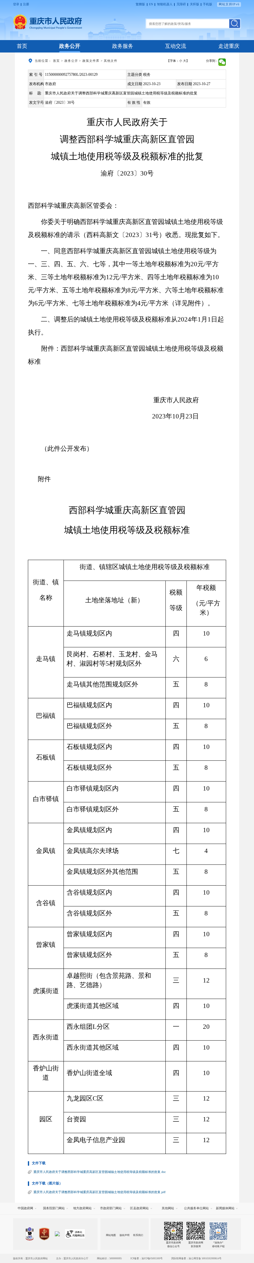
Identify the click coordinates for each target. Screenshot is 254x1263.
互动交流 (175, 46)
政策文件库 (90, 60)
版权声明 (124, 1235)
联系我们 (138, 1235)
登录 (16, 4)
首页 (22, 46)
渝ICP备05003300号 (152, 1258)
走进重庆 (228, 46)
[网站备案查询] (29, 1234)
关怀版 (194, 4)
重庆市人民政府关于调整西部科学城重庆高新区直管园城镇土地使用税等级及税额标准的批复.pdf (99, 1192)
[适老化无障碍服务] (75, 1233)
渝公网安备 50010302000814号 (205, 1258)
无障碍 (181, 4)
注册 (26, 4)
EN (151, 4)
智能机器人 (165, 4)
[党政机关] (44, 1234)
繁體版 (140, 4)
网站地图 (111, 1235)
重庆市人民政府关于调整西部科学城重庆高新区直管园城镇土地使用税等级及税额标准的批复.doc (99, 1172)
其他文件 (110, 60)
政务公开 (69, 46)
